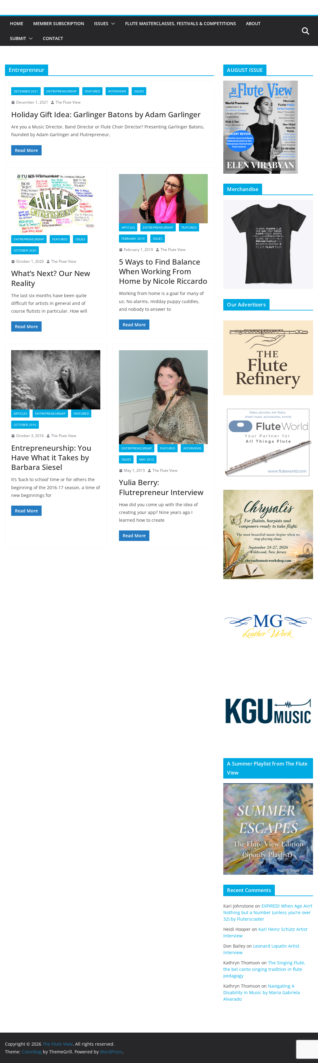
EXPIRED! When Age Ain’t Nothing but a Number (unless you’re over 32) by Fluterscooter (267, 912)
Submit (18, 38)
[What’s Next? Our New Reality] (55, 204)
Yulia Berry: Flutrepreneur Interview (161, 487)
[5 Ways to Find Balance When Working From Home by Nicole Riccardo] (163, 198)
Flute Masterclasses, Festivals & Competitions (180, 23)
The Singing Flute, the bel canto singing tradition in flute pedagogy (264, 969)
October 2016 (25, 424)
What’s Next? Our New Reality (50, 278)
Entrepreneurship (61, 91)
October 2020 (25, 250)
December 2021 (26, 91)
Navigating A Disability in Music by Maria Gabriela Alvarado (261, 992)
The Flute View (68, 102)
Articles (128, 227)
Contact (53, 38)
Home (16, 23)
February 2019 (133, 238)
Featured (92, 91)
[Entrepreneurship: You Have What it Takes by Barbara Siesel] (55, 379)
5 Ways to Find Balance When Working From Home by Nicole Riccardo (163, 271)
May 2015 (146, 459)
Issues (101, 23)
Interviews (117, 91)
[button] (111, 23)
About (253, 23)
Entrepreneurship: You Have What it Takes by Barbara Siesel (51, 457)
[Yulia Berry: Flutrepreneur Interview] (163, 397)
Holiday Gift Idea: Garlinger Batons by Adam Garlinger (106, 114)
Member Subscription (58, 23)
